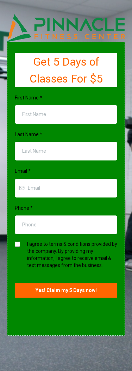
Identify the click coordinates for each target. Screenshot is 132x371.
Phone (24, 208)
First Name (28, 98)
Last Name (28, 134)
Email (23, 171)
